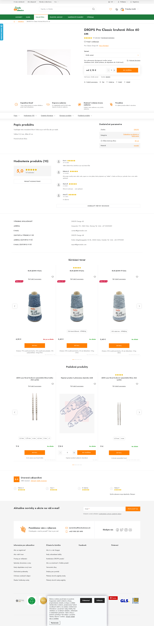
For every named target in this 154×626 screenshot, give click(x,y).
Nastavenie (55, 623)
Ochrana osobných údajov (22, 576)
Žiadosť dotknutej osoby (21, 580)
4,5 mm (39, 438)
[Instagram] (126, 529)
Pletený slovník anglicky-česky (56, 576)
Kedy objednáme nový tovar (23, 567)
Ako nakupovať (32, 2)
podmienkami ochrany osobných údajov (110, 514)
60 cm (137, 141)
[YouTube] (130, 529)
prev (15, 306)
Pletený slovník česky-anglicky (56, 580)
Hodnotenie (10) (29, 116)
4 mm (34, 438)
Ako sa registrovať (20, 550)
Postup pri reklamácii (20, 559)
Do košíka (127, 70)
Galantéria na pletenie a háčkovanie (131, 135)
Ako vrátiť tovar (19, 554)
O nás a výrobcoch (19, 2)
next (139, 306)
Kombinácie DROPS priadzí (55, 559)
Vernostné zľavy (51, 567)
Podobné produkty (84, 116)
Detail (34, 345)
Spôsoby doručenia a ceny (22, 563)
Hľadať (93, 9)
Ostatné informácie (47, 116)
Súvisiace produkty (65, 116)
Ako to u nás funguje (53, 550)
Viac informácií (104, 46)
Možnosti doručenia (134, 60)
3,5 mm (22, 438)
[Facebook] (117, 529)
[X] (121, 529)
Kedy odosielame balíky (53, 554)
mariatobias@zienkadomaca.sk (79, 528)
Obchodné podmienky (21, 572)
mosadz (136, 146)
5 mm (45, 438)
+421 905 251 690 (76, 531)
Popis (15, 116)
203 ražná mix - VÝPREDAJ (119, 331)
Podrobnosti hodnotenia (107, 38)
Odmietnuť (86, 600)
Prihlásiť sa (133, 509)
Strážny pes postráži (52, 572)
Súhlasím (99, 600)
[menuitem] (19, 17)
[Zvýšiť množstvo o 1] (114, 70)
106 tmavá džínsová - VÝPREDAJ (77, 331)
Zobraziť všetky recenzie (98, 206)
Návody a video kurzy (45, 2)
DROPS (108, 77)
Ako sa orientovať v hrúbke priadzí (57, 563)
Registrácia (136, 2)
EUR (111, 2)
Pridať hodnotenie (32, 181)
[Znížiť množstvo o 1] (108, 70)
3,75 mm (28, 438)
